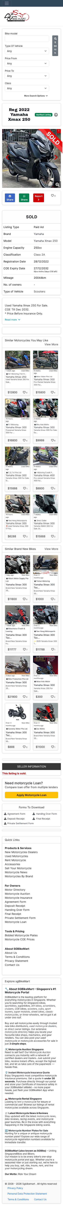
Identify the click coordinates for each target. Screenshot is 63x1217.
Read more (11, 319)
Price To (9, 70)
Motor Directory (15, 889)
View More (51, 344)
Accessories (12, 864)
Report (39, 196)
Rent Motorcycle (15, 860)
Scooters (39, 291)
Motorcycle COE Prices (19, 939)
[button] (36, 96)
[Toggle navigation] (6, 3)
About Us (11, 952)
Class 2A (39, 254)
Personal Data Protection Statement (27, 1193)
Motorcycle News (16, 872)
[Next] (56, 157)
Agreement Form (16, 813)
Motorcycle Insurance (18, 897)
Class (8, 83)
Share (10, 199)
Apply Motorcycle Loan (32, 795)
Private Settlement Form (20, 823)
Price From (11, 58)
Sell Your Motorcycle (18, 868)
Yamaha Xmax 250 (46, 240)
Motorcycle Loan (15, 922)
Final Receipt (42, 818)
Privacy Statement (16, 960)
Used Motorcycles (16, 856)
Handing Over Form (46, 813)
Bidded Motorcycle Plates (21, 935)
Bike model (11, 33)
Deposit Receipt (16, 818)
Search (55, 47)
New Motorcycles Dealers (21, 852)
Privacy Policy (15, 1188)
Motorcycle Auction (17, 893)
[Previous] (7, 157)
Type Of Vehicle (14, 45)
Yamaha (39, 234)
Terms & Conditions (17, 956)
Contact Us (12, 964)
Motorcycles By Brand (19, 876)
